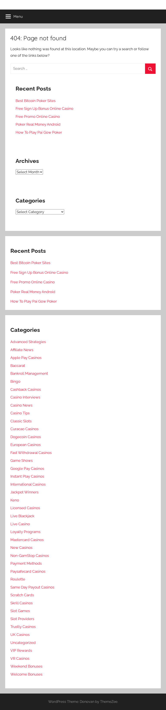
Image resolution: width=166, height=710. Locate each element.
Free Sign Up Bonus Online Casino (44, 108)
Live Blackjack (22, 516)
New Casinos (21, 547)
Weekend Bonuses (26, 666)
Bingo (15, 381)
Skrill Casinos (21, 603)
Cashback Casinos (25, 389)
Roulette (17, 579)
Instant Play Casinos (27, 476)
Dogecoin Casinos (25, 437)
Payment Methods (26, 563)
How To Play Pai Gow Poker (39, 132)
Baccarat (17, 365)
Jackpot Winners (24, 492)
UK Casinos (20, 634)
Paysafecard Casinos (27, 571)
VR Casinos (19, 658)
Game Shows (21, 460)
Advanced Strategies (28, 342)
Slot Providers (22, 619)
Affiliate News (21, 350)
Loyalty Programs (25, 532)
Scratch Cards (22, 595)
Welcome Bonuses (26, 674)
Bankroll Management (29, 373)
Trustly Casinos (23, 626)
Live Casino (20, 524)
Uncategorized (23, 642)
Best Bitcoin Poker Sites (36, 101)
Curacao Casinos (24, 429)
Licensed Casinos (25, 508)
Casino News (21, 405)
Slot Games (20, 611)
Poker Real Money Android (38, 124)
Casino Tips (20, 413)
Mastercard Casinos (27, 540)
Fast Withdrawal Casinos (31, 453)
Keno (14, 500)
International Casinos (28, 484)
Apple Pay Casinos (26, 357)
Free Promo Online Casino (38, 116)
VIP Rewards (21, 650)
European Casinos (25, 445)
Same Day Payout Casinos (32, 587)
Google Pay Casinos (27, 468)
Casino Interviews (25, 397)
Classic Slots (21, 421)
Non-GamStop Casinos (29, 555)
